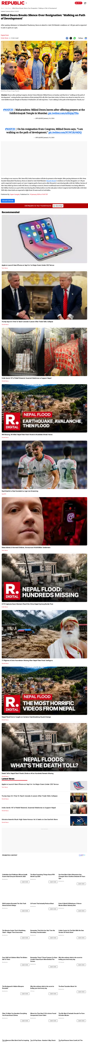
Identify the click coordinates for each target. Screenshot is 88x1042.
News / (3, 8)
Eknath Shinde (51, 181)
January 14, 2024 (48, 118)
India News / (8, 8)
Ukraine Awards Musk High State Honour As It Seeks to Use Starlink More (30, 819)
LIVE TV (79, 3)
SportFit (4, 494)
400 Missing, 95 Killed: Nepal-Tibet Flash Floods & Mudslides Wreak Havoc (27, 434)
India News (5, 38)
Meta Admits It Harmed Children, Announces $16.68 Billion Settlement (26, 547)
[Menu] (84, 3)
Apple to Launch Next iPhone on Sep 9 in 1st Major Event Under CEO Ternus (28, 265)
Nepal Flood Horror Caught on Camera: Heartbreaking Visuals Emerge (26, 717)
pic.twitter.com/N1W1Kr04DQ (65, 132)
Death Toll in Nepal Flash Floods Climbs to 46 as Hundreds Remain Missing (27, 773)
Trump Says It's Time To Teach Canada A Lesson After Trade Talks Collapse (27, 322)
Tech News (5, 268)
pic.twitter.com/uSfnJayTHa (63, 113)
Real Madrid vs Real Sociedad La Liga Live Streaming (20, 491)
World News (5, 324)
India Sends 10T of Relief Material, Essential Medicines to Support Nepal (26, 378)
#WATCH (8, 109)
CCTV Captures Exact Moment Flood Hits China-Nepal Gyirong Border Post (27, 604)
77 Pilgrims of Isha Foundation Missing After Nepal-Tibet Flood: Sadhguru (27, 660)
